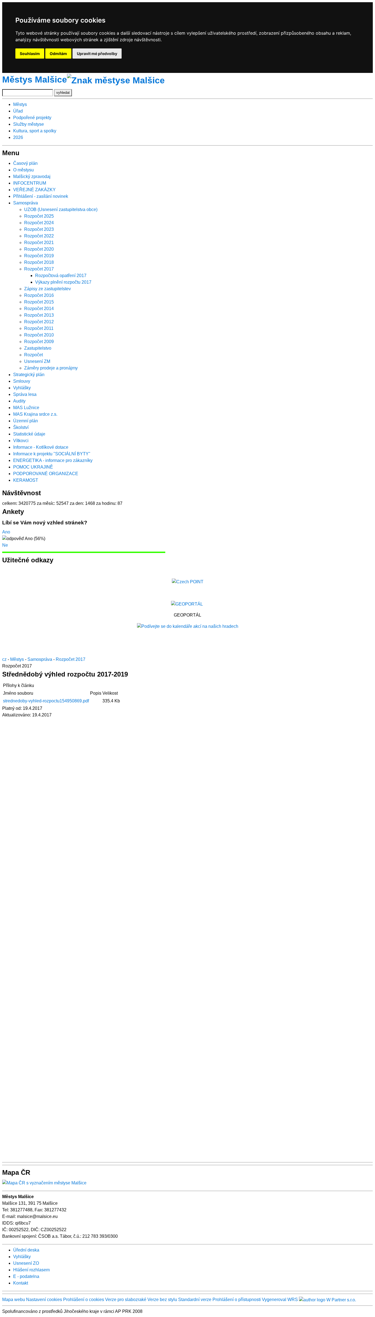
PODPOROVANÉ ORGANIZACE (45, 473)
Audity (19, 401)
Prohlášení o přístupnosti (236, 1299)
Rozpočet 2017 (39, 269)
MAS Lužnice (26, 407)
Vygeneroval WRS (280, 1299)
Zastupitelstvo (37, 348)
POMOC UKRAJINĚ (33, 467)
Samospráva (25, 203)
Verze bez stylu (162, 1299)
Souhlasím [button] (30, 53)
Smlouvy (21, 381)
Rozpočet (33, 354)
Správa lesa (25, 394)
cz (4, 659)
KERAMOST (25, 480)
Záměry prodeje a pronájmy (51, 368)
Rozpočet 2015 (39, 302)
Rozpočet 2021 (39, 242)
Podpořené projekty (32, 117)
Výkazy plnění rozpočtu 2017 (63, 282)
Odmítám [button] (58, 53)
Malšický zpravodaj (32, 176)
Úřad (18, 111)
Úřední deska (26, 1250)
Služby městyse (28, 124)
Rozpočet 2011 (39, 328)
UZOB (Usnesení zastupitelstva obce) (60, 209)
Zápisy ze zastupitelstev (47, 288)
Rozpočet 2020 (39, 249)
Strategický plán (28, 374)
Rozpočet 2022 (39, 236)
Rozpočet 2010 (39, 335)
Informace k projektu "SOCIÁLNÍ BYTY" (51, 453)
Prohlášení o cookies (84, 1299)
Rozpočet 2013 (39, 315)
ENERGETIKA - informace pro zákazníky (53, 460)
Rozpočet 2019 (39, 255)
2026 (18, 137)
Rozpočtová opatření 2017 (60, 275)
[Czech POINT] (187, 581)
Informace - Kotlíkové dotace (40, 447)
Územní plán (25, 420)
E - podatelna (26, 1276)
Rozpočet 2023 (39, 229)
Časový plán (25, 163)
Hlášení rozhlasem (31, 1269)
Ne (5, 545)
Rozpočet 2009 (39, 341)
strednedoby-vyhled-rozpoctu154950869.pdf (46, 701)
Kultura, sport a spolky (34, 130)
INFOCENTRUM (29, 183)
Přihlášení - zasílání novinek (40, 196)
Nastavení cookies (44, 1299)
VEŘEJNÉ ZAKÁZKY (34, 189)
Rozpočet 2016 (39, 295)
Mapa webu (13, 1299)
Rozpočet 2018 (39, 262)
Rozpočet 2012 (39, 321)
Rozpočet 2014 (39, 308)
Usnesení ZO (26, 1263)
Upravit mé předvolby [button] (97, 53)
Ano (6, 532)
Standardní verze (194, 1299)
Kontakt (20, 1283)
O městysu (23, 170)
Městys (20, 104)
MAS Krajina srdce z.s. (35, 414)
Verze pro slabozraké (125, 1299)
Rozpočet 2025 (39, 216)
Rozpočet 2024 (39, 222)
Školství (21, 427)
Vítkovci (21, 440)
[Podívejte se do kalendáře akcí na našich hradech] (187, 626)
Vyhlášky (22, 387)
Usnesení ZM (37, 361)
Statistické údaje (29, 434)
